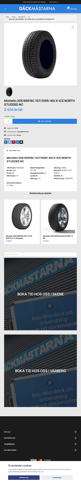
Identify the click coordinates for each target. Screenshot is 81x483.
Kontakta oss (9, 438)
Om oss (7, 432)
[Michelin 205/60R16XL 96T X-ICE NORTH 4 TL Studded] (22, 217)
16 (29, 17)
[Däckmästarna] (37, 8)
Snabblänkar (9, 444)
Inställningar (57, 477)
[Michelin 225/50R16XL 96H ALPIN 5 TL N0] (59, 217)
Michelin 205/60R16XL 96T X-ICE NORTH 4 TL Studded (19, 237)
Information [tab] (14, 150)
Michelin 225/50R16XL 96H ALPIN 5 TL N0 (58, 237)
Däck (14, 17)
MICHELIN (21, 17)
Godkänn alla (23, 477)
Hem (7, 17)
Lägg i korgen (45, 121)
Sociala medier (10, 450)
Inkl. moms (53, 2)
